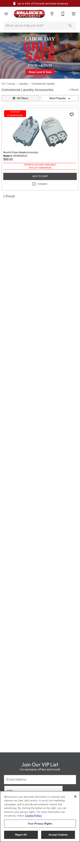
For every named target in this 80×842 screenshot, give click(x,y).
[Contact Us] (63, 13)
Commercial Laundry (43, 83)
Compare (42, 184)
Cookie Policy (33, 815)
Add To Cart (40, 176)
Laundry (23, 83)
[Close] (75, 796)
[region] (40, 816)
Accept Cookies (58, 834)
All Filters (22, 98)
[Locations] (52, 13)
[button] (6, 13)
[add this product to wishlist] (71, 114)
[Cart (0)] (73, 13)
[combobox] (59, 98)
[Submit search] (70, 25)
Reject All (21, 834)
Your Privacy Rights (40, 823)
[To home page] (29, 14)
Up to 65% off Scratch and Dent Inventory (42, 3)
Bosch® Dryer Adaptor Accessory (20, 152)
